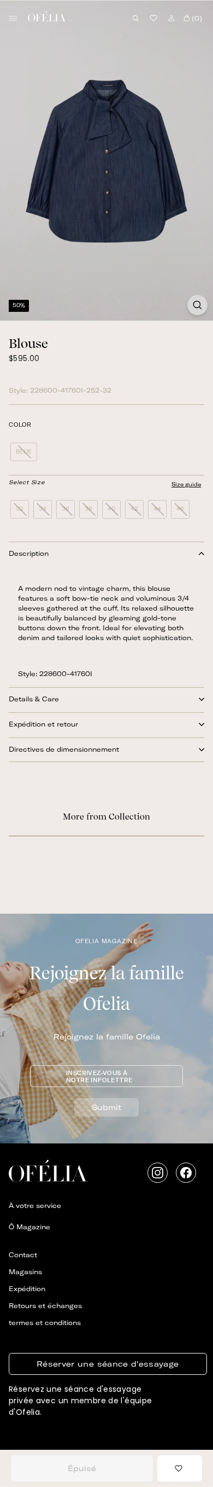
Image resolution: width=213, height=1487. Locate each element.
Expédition (27, 1289)
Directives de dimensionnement (64, 749)
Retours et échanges (45, 1306)
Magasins (25, 1272)
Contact (23, 1255)
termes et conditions (45, 1322)
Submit (106, 1107)
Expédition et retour (43, 724)
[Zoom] (197, 305)
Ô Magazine (29, 1227)
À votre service (35, 1205)
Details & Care (34, 699)
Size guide (186, 484)
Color (20, 425)
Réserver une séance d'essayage (108, 1364)
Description (29, 553)
